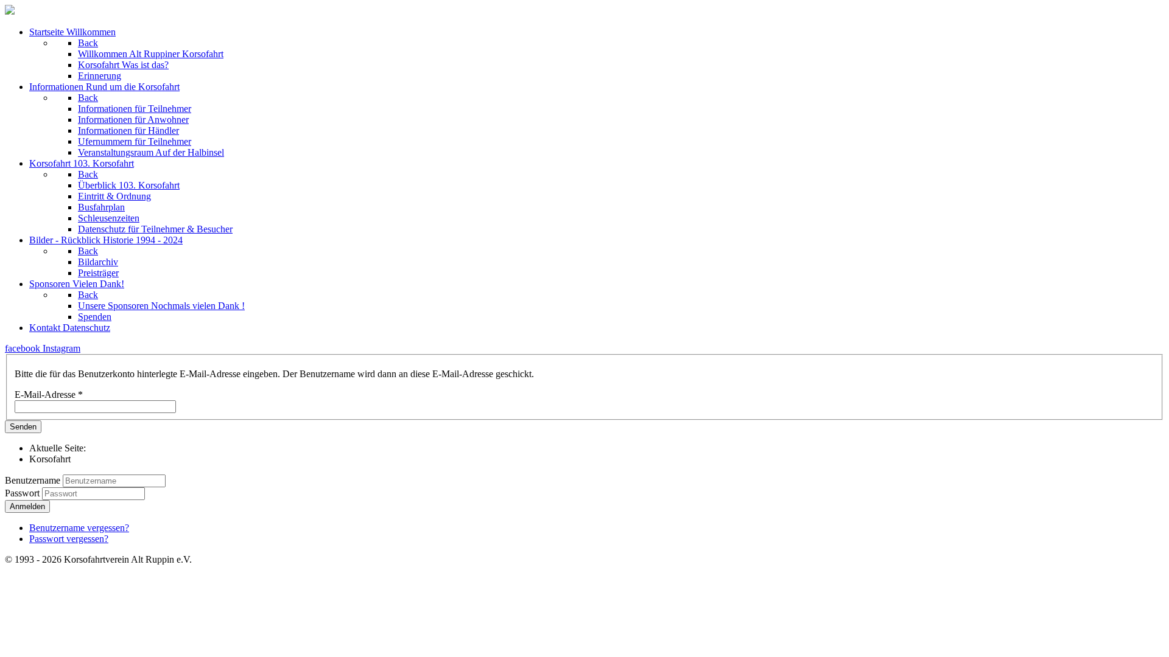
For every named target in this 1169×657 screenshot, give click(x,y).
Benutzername (32, 480)
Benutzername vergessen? (79, 528)
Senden (23, 426)
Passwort (23, 493)
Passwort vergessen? (68, 539)
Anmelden (27, 506)
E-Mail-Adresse (49, 394)
